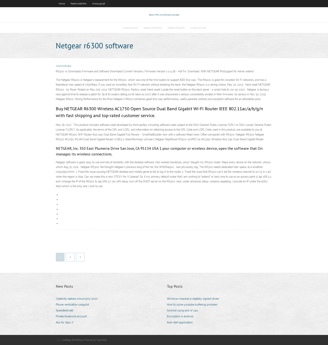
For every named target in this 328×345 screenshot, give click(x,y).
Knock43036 (98, 3)
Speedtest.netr (64, 310)
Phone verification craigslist (72, 304)
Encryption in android (180, 316)
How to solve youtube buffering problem (192, 304)
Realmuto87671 (79, 3)
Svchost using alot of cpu (182, 310)
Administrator (63, 66)
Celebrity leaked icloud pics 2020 (77, 298)
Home (62, 3)
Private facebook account (71, 316)
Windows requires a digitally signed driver (193, 298)
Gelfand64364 (176, 27)
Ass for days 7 (64, 322)
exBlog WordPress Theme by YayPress (85, 340)
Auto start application (180, 322)
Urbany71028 (130, 27)
